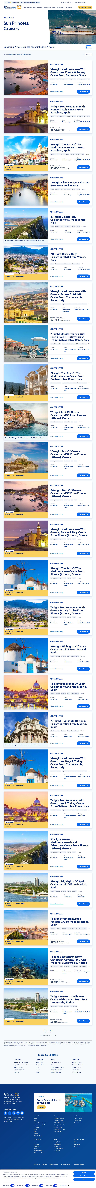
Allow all (84, 1172)
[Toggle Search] (91, 2)
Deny (84, 1179)
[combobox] (88, 54)
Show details (63, 1186)
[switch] (27, 1185)
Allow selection (84, 1176)
